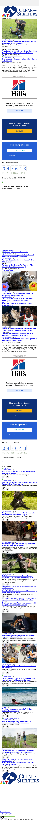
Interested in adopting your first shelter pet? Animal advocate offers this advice (18, 256)
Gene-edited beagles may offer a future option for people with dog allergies (18, 636)
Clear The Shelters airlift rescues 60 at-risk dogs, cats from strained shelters (19, 592)
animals (4, 327)
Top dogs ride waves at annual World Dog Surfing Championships (17, 710)
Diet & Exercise (6, 749)
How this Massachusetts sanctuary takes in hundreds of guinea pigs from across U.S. (17, 334)
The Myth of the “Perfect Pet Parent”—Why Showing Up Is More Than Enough (17, 266)
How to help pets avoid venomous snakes (17, 303)
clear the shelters (7, 40)
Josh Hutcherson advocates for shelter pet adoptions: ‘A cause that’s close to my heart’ (18, 577)
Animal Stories (7, 305)
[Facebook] (12, 793)
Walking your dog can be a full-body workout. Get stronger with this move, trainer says (18, 751)
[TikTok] (12, 810)
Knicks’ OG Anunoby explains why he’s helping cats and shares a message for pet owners (19, 329)
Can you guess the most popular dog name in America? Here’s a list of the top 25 (18, 514)
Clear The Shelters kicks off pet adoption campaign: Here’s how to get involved (16, 722)
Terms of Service (5, 812)
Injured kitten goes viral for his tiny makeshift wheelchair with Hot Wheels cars (18, 544)
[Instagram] (12, 801)
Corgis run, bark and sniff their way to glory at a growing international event (19, 339)
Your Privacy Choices (7, 814)
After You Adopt (7, 270)
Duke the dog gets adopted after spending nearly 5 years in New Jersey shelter (19, 483)
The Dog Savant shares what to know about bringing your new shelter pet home (17, 299)
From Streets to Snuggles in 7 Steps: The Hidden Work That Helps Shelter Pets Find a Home (19, 52)
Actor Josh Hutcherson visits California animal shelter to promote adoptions (19, 42)
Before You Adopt (8, 250)
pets (3, 302)
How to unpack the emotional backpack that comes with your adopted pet (17, 294)
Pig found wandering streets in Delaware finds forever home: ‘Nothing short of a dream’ (18, 679)
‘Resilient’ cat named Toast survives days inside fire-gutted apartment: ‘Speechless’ (19, 604)
